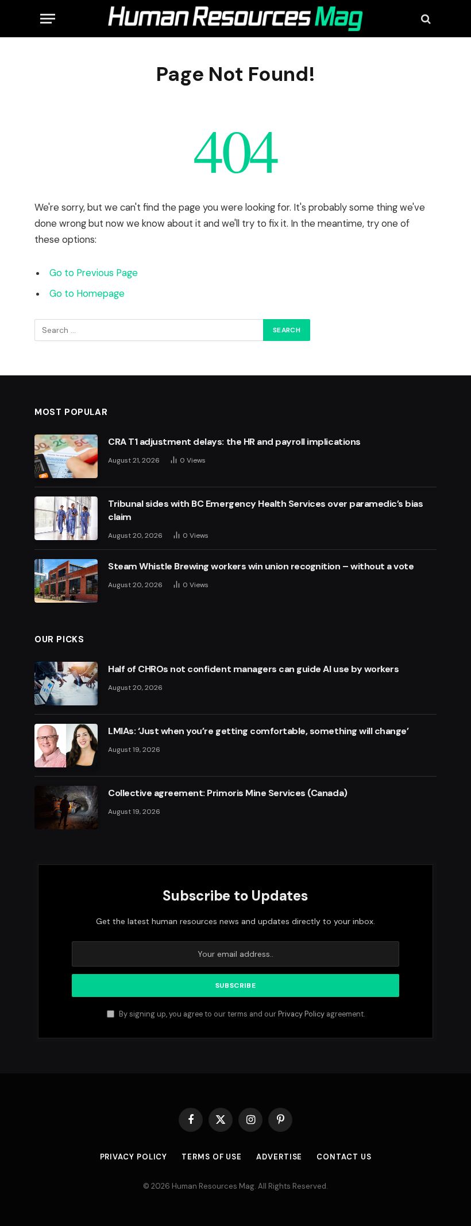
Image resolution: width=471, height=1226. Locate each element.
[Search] (425, 19)
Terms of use (212, 1157)
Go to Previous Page (93, 273)
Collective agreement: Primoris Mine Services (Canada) (228, 793)
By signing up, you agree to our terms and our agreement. (241, 1014)
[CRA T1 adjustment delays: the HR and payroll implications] (66, 456)
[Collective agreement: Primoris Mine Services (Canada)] (66, 807)
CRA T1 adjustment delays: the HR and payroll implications (234, 442)
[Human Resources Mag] (235, 18)
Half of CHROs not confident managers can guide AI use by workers (253, 669)
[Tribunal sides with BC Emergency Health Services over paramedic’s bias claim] (66, 518)
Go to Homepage (87, 294)
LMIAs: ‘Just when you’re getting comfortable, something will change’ (258, 731)
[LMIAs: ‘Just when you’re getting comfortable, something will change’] (66, 745)
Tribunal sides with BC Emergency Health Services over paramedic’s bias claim (265, 510)
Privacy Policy (301, 1014)
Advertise (279, 1157)
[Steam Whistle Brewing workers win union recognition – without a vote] (66, 581)
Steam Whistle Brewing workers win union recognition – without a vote (261, 566)
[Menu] (47, 19)
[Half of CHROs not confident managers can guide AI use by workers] (66, 683)
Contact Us (343, 1157)
